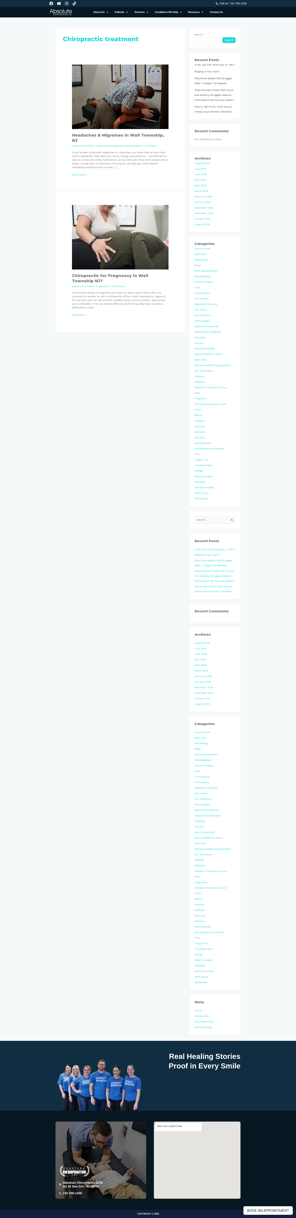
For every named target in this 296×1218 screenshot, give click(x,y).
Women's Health (204, 487)
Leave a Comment (83, 145)
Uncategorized (203, 465)
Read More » (79, 174)
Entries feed (202, 1016)
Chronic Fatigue (204, 281)
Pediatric (200, 381)
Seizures (200, 431)
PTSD (198, 409)
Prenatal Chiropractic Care (210, 404)
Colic (197, 287)
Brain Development (206, 270)
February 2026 (203, 196)
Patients (119, 12)
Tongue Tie (201, 459)
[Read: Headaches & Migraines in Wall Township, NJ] (120, 96)
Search (199, 34)
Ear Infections (203, 315)
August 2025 (202, 224)
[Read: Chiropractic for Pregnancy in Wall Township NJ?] (120, 237)
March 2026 (202, 191)
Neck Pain (200, 359)
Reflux (198, 415)
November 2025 (204, 213)
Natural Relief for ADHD (208, 354)
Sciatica (199, 420)
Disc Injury (201, 309)
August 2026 (202, 163)
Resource (194, 12)
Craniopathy (202, 298)
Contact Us (216, 12)
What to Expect (204, 476)
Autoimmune (202, 248)
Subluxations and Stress (209, 448)
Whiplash (200, 481)
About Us (99, 12)
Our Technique (203, 370)
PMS (197, 393)
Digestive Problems (206, 304)
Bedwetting (201, 259)
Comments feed (204, 1021)
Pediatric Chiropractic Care (211, 387)
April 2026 (201, 185)
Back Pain (200, 254)
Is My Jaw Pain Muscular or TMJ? (215, 64)
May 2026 (200, 179)
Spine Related (132, 145)
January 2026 (203, 202)
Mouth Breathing (204, 348)
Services (139, 12)
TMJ (197, 454)
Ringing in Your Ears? (207, 71)
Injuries (199, 343)
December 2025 (204, 207)
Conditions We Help (166, 12)
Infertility (200, 337)
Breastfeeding (203, 276)
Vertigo (199, 470)
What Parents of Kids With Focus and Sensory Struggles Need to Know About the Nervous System (214, 95)
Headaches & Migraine (109, 145)
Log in (198, 1010)
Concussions (202, 293)
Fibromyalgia (202, 320)
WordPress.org (203, 1027)
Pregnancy (102, 286)
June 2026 (201, 174)
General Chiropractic (207, 326)
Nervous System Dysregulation (213, 365)
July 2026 (200, 168)
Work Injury (201, 493)
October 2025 (202, 218)
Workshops (201, 498)
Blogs (198, 265)
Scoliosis (200, 426)
